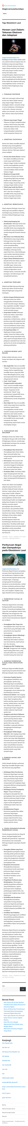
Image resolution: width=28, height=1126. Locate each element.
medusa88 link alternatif (9, 1082)
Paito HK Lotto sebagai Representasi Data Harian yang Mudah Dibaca (13, 1024)
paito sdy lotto (6, 1097)
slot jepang (5, 1056)
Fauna (10, 536)
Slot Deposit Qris (7, 1043)
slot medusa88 (6, 1065)
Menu (4, 13)
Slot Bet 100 (5, 1047)
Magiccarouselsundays (13, 9)
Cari (3, 986)
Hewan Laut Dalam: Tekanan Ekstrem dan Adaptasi (13, 32)
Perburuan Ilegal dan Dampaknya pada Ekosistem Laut (14, 548)
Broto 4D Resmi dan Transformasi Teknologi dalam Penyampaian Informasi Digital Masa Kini (14, 1011)
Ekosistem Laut (18, 536)
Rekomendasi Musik (8, 1112)
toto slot (4, 1069)
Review (4, 1116)
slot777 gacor (6, 1093)
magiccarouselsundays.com (10, 57)
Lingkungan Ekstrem (14, 538)
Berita (4, 1105)
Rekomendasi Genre (8, 1108)
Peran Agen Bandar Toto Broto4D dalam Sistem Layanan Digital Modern (14, 1018)
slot (3, 1073)
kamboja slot (6, 1060)
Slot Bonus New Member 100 (11, 1052)
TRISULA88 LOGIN (8, 1078)
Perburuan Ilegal (9, 977)
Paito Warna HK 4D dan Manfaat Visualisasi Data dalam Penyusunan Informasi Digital (14, 1005)
